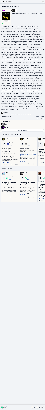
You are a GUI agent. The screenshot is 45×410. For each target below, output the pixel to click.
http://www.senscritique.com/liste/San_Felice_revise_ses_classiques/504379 (28, 154)
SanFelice (29, 142)
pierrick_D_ (32, 13)
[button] (43, 2)
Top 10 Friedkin (27, 114)
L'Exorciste (19, 13)
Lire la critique (5, 162)
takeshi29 (11, 142)
